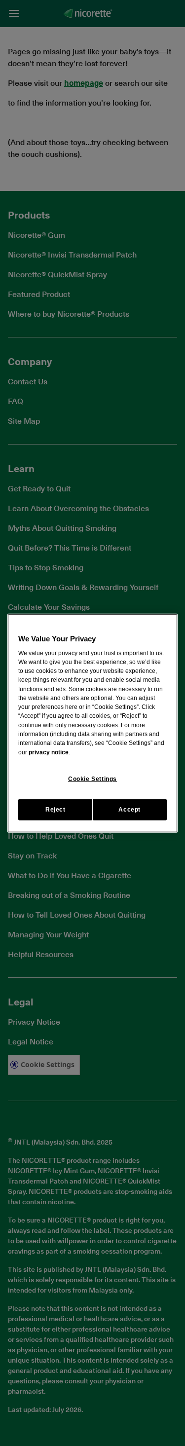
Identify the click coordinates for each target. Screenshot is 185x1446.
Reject (55, 809)
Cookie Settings (92, 779)
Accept (129, 809)
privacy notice (49, 751)
